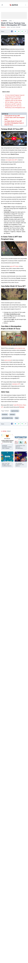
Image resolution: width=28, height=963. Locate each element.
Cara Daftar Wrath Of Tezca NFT (13, 121)
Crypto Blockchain (17, 405)
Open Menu (3, 5)
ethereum (12, 414)
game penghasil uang (19, 348)
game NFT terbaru (14, 266)
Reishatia (3, 27)
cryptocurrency (14, 411)
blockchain (4, 414)
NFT (2, 407)
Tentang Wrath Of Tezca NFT (12, 115)
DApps (24, 405)
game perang (8, 360)
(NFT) (12, 159)
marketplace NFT (16, 384)
